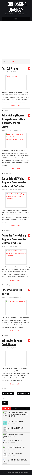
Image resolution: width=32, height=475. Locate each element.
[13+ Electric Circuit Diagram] (5, 423)
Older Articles (9, 393)
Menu (16, 19)
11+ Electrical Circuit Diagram (16, 428)
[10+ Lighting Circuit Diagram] (5, 436)
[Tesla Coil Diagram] (16, 82)
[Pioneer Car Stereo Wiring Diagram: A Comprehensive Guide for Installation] (16, 257)
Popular (6, 408)
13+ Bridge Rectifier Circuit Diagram (17, 460)
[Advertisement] (16, 40)
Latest (16, 408)
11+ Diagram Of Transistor (15, 441)
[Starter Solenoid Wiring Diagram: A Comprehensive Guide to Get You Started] (16, 200)
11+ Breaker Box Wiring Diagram (16, 447)
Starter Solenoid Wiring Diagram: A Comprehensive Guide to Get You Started (14, 182)
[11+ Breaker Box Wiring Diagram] (5, 448)
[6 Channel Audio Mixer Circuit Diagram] (16, 358)
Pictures (6, 110)
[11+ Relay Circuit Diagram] (5, 455)
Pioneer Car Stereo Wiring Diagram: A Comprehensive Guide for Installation (14, 239)
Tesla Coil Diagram (10, 68)
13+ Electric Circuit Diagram (15, 422)
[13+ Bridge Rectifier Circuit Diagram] (5, 461)
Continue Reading (16, 105)
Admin (13, 62)
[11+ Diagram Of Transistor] (5, 442)
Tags (25, 408)
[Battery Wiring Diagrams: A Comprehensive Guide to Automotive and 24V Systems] (16, 140)
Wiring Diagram (8, 173)
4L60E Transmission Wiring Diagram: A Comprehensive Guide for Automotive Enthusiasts (18, 414)
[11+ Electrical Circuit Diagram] (5, 429)
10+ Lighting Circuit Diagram (15, 434)
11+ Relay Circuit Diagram (15, 453)
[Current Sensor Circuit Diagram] (16, 307)
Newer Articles (22, 393)
